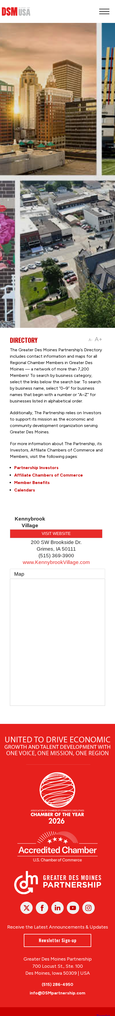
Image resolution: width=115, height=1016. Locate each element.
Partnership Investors (36, 467)
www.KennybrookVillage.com (56, 562)
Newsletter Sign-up (57, 940)
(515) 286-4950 (57, 984)
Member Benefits (32, 482)
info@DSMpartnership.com (57, 992)
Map (19, 574)
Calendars (24, 490)
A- (91, 340)
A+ (98, 339)
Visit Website (56, 533)
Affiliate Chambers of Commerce (48, 475)
